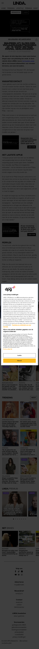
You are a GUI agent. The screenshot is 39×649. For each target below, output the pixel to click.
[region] (19, 324)
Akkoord (19, 360)
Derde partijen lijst (7, 349)
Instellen (19, 355)
